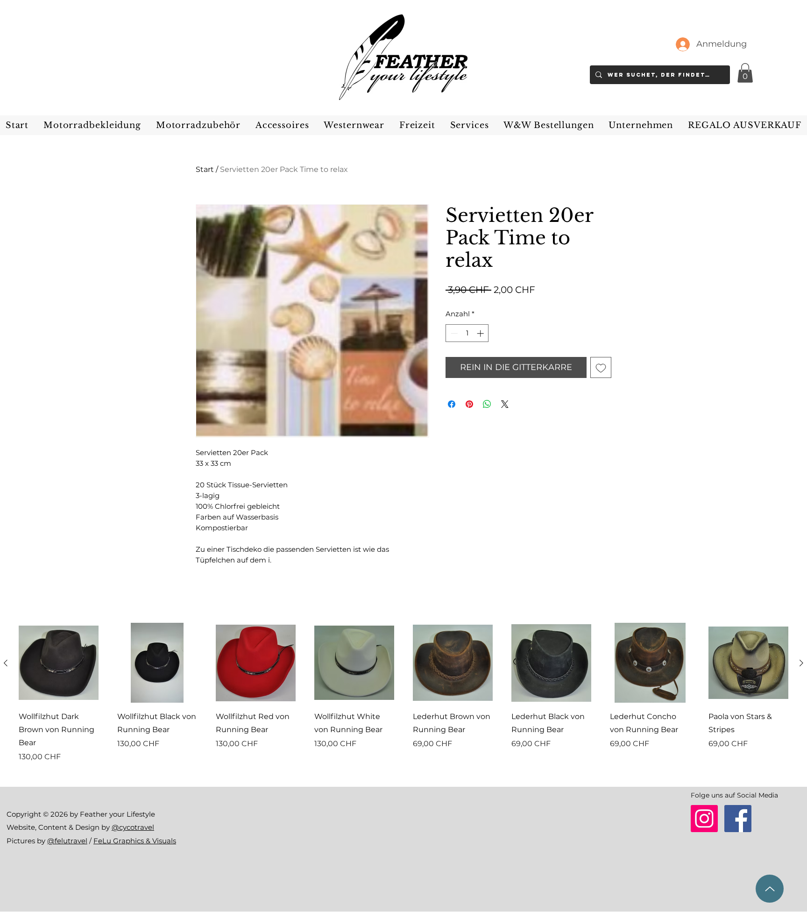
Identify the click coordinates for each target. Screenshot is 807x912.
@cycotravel (133, 827)
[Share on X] (504, 404)
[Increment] (481, 333)
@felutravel (67, 840)
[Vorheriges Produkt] (5, 663)
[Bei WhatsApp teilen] (487, 404)
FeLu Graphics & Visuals (134, 840)
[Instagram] (704, 818)
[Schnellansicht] (59, 663)
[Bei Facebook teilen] (451, 404)
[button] (745, 73)
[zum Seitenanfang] (770, 889)
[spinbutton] (467, 333)
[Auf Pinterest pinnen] (469, 404)
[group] (403, 699)
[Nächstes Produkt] (801, 663)
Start (205, 169)
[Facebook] (737, 818)
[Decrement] (453, 333)
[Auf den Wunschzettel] (600, 367)
